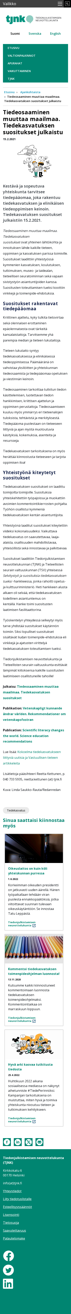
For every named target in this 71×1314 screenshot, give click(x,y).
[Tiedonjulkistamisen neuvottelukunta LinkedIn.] (8, 1283)
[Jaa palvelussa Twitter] (29, 1142)
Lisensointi (11, 1215)
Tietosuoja (11, 1222)
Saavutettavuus (14, 1230)
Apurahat (15, 63)
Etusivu (13, 48)
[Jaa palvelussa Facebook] (7, 1142)
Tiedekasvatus (16, 810)
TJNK (11, 79)
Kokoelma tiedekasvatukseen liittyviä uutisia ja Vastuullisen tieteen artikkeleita (32, 757)
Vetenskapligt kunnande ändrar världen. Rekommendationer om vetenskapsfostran (34, 714)
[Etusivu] (35, 18)
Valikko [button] (9, 3)
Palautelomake (14, 1238)
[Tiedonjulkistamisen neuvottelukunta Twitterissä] (8, 1270)
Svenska (35, 33)
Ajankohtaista (30, 92)
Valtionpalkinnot (22, 55)
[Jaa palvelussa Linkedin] (18, 1142)
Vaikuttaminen (19, 71)
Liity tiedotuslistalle (17, 1199)
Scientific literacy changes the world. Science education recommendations (33, 736)
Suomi (15, 33)
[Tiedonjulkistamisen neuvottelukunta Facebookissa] (8, 1255)
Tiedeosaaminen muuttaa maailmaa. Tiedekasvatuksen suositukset (31, 692)
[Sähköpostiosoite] (39, 1142)
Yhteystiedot (12, 1191)
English (55, 33)
